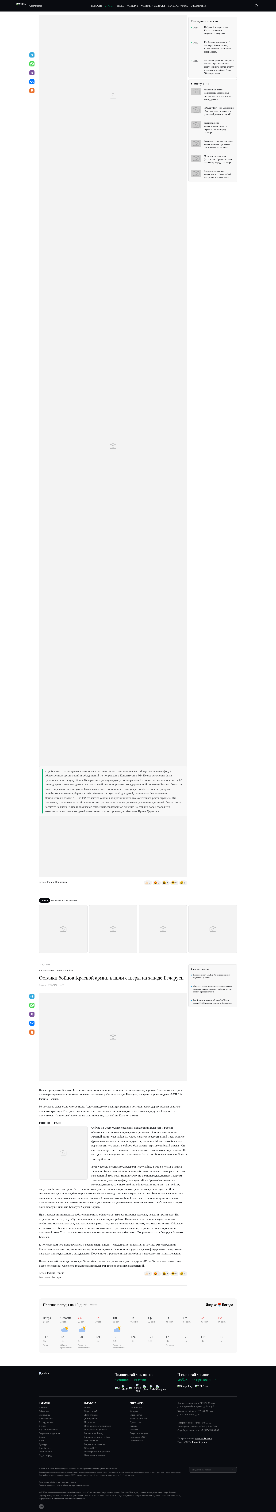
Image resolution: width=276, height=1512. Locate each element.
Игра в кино (90, 1422)
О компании (136, 1408)
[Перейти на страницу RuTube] (154, 1388)
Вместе (87, 1408)
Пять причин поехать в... (96, 1455)
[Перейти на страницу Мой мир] (139, 1388)
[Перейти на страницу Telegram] (161, 1388)
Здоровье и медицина (49, 1433)
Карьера (133, 1426)
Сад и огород (45, 1455)
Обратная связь (137, 1441)
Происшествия (46, 1419)
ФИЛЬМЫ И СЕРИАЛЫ (153, 6)
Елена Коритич (199, 1442)
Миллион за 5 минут (94, 1433)
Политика (43, 1408)
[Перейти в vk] (32, 82)
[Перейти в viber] (32, 73)
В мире (42, 1426)
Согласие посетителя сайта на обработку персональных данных (64, 1485)
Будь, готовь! (90, 1411)
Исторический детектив (95, 1430)
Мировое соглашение (94, 1444)
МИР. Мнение (91, 1441)
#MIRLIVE (132, 6)
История (134, 1411)
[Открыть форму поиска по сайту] (256, 6)
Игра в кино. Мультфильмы (97, 1426)
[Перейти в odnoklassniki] (32, 91)
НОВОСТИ (96, 6)
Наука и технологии (48, 1430)
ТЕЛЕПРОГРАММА (178, 6)
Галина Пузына (55, 1273)
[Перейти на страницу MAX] (125, 1388)
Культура (43, 1444)
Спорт (42, 1437)
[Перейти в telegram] (32, 55)
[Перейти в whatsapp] (32, 64)
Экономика (44, 1415)
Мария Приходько (57, 882)
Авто (41, 1441)
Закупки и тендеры (139, 1433)
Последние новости (204, 21)
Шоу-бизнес (45, 1448)
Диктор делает (91, 1419)
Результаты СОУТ (138, 1437)
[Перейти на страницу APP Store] (201, 1388)
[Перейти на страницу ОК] (132, 1388)
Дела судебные (91, 1415)
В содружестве (46, 1422)
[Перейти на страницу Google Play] (185, 1388)
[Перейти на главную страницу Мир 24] (21, 6)
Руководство (136, 1415)
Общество (44, 1411)
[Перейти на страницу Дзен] (146, 1388)
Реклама (134, 1430)
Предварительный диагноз (97, 1452)
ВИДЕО (120, 6)
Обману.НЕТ (90, 1448)
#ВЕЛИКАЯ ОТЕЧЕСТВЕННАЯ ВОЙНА (56, 970)
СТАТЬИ (109, 6)
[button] (36, 6)
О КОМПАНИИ (198, 6)
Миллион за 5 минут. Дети (97, 1437)
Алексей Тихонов (203, 1438)
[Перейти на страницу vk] (117, 1388)
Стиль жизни (45, 1452)
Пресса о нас (136, 1422)
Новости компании (139, 1419)
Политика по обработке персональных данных (57, 1482)
